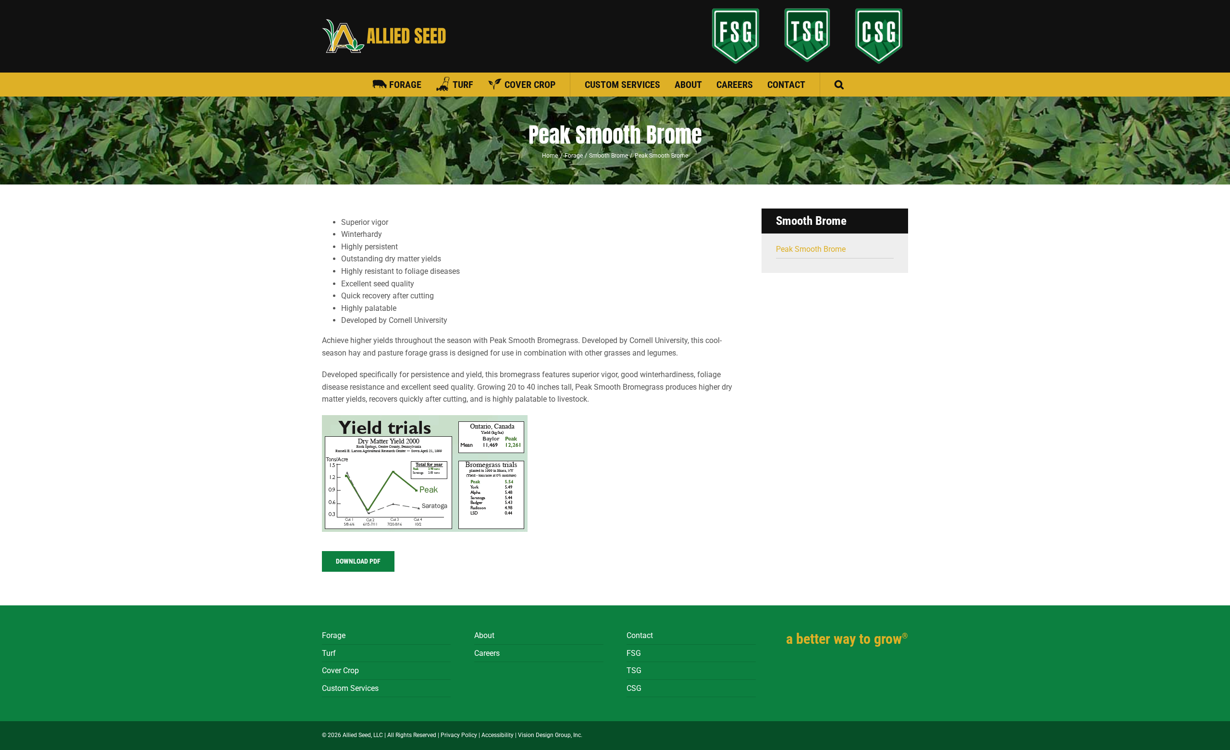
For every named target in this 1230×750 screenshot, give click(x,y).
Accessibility (497, 735)
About (484, 635)
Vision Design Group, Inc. (550, 735)
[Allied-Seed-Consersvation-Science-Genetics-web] (879, 36)
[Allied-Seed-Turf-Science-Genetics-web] (807, 35)
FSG (634, 653)
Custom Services (350, 688)
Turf (329, 653)
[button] (839, 85)
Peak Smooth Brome (811, 249)
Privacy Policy (459, 735)
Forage (333, 635)
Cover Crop (340, 670)
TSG (634, 670)
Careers (487, 653)
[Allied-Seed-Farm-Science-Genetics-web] (735, 36)
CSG (634, 688)
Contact (640, 635)
